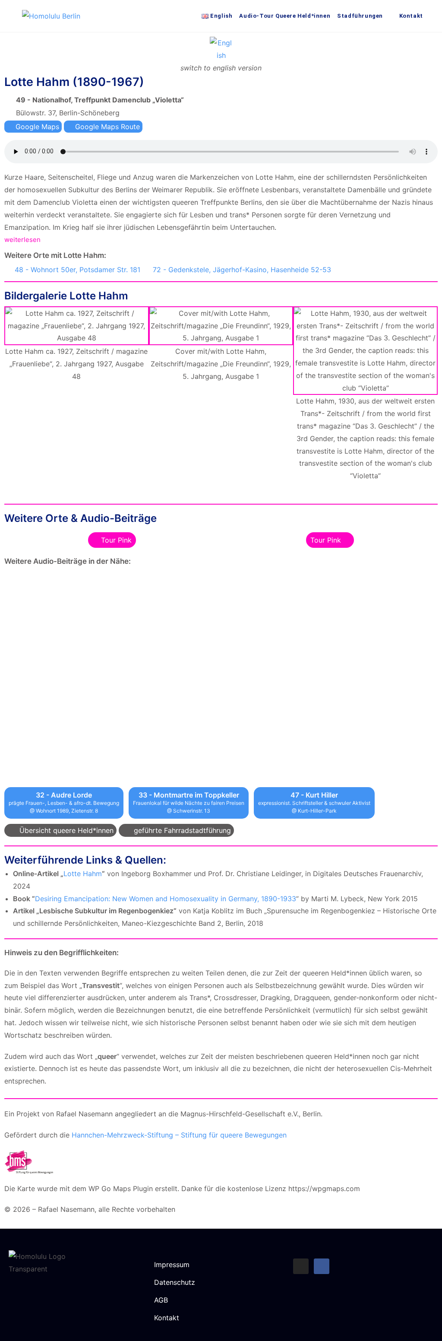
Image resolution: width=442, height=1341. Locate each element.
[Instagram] (301, 1266)
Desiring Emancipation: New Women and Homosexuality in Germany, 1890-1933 (165, 898)
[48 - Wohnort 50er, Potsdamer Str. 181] (7, 268)
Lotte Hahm (82, 873)
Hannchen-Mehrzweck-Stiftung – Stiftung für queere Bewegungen (179, 1135)
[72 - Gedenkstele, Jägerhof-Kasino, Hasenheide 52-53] (145, 268)
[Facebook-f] (321, 1266)
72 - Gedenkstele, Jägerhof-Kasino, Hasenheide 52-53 (242, 269)
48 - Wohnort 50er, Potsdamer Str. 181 (77, 269)
